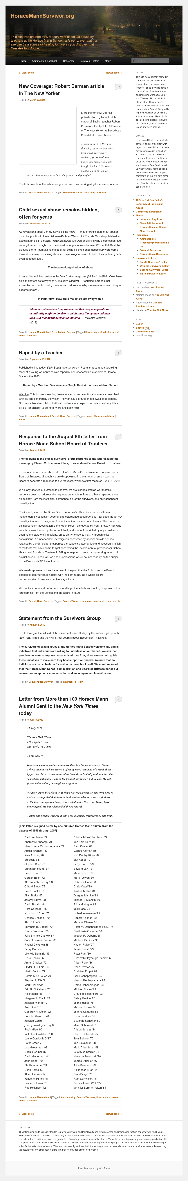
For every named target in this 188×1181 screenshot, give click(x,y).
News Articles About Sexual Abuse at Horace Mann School (153, 226)
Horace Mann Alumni (40, 416)
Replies (100, 192)
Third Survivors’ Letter (153, 273)
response (87, 601)
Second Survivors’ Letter (154, 269)
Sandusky (105, 332)
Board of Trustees (72, 601)
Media (108, 61)
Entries (143, 327)
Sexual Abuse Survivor (41, 192)
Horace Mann (92, 332)
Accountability (67, 1097)
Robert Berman (71, 192)
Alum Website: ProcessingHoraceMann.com (154, 242)
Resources (69, 61)
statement (98, 601)
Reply (79, 681)
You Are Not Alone (157, 310)
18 (118, 86)
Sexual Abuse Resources (154, 254)
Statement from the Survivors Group (60, 618)
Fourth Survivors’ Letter (153, 262)
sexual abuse (87, 192)
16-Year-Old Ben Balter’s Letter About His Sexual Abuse (149, 203)
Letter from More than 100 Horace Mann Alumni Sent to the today (63, 705)
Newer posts (114, 72)
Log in (139, 323)
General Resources (150, 250)
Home (23, 61)
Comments (145, 331)
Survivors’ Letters (89, 61)
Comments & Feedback (44, 61)
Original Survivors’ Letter (154, 266)
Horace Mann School (39, 332)
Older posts (26, 72)
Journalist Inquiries (151, 219)
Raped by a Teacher (41, 352)
